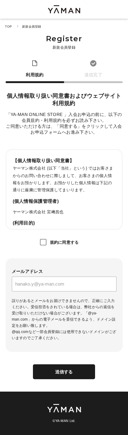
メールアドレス (27, 271)
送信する (64, 371)
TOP (8, 26)
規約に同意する (64, 242)
